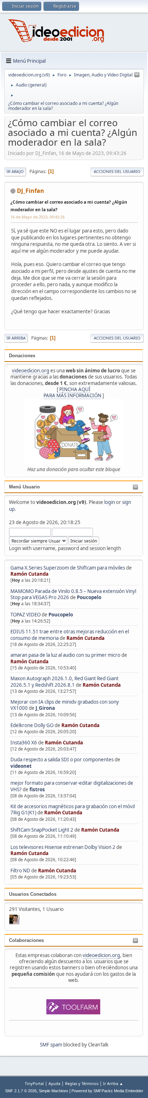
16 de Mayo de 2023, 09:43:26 (37, 217)
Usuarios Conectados (32, 894)
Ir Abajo (15, 171)
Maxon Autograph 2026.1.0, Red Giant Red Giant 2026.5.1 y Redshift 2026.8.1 (64, 681)
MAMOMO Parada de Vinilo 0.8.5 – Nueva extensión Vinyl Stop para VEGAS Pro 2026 (73, 594)
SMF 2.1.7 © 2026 (21, 1091)
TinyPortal (34, 1083)
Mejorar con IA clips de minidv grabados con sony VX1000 (64, 705)
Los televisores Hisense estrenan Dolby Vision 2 (63, 847)
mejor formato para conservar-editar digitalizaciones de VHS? (71, 786)
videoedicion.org (30, 370)
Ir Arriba (16, 338)
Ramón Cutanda (29, 574)
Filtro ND (20, 870)
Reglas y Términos (81, 1083)
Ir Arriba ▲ (113, 1083)
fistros (37, 789)
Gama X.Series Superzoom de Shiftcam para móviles (67, 568)
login (109, 502)
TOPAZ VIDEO (25, 614)
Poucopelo (89, 597)
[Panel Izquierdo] (137, 75)
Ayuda (54, 1083)
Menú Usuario (24, 487)
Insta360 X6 (23, 742)
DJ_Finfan (30, 191)
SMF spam (51, 1044)
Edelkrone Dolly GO (32, 725)
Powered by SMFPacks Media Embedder (107, 1091)
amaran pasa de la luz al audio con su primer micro (65, 655)
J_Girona (45, 708)
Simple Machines (53, 1091)
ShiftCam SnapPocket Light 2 (41, 830)
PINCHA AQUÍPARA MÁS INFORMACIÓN (72, 392)
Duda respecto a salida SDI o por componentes (62, 759)
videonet (21, 766)
